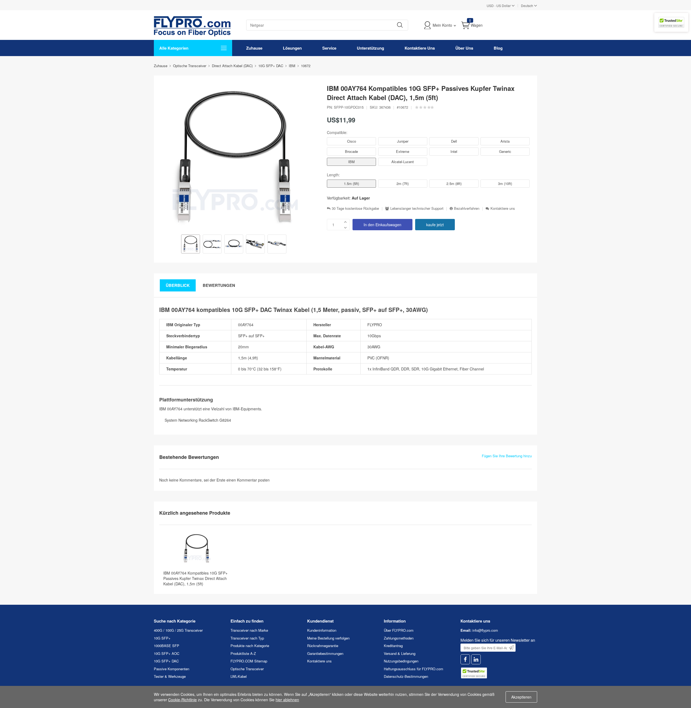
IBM (351, 161)
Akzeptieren (521, 697)
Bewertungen (219, 285)
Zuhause (254, 48)
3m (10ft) (505, 183)
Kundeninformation (321, 630)
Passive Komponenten (171, 668)
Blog (498, 48)
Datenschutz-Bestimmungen (406, 676)
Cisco (351, 141)
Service (329, 48)
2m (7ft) (403, 183)
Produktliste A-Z (243, 653)
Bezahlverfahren (466, 208)
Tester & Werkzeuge (170, 676)
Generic (505, 151)
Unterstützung (370, 48)
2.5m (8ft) (454, 183)
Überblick (178, 285)
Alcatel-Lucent (402, 161)
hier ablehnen (287, 699)
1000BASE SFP (166, 645)
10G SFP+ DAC (166, 661)
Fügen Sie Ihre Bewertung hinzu (507, 455)
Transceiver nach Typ (247, 638)
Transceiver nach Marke (249, 630)
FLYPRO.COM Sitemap (249, 661)
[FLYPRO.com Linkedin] (476, 659)
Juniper (402, 141)
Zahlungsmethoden (399, 638)
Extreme (402, 151)
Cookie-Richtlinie (182, 699)
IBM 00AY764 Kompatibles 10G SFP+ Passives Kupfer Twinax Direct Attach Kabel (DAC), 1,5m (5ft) (195, 578)
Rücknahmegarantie (322, 645)
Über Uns (464, 48)
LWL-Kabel (239, 676)
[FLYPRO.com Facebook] (465, 659)
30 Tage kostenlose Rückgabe (355, 208)
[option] (190, 245)
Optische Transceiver (247, 668)
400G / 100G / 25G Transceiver (178, 630)
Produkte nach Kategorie (250, 645)
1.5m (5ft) (351, 183)
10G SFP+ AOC (166, 653)
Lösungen (292, 48)
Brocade (351, 151)
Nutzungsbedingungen (401, 661)
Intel (453, 151)
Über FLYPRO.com (399, 630)
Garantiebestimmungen (325, 653)
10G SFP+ (162, 638)
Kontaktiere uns (502, 208)
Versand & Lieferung (399, 653)
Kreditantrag (393, 645)
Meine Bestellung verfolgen (328, 638)
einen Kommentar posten (248, 480)
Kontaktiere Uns (420, 48)
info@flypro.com (485, 630)
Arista (505, 141)
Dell (454, 141)
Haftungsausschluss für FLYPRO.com (413, 668)
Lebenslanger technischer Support (416, 208)
